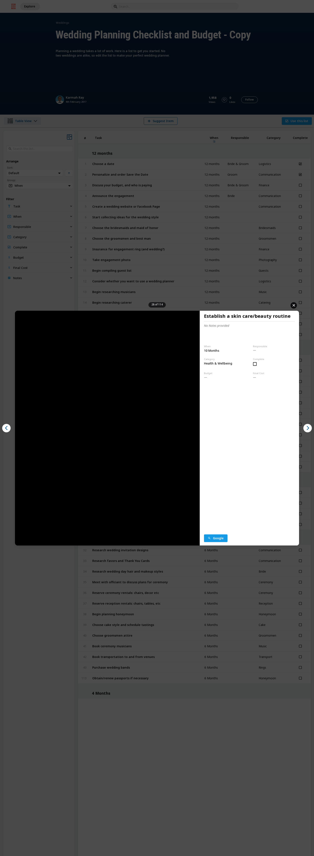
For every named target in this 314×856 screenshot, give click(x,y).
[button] (6, 428)
